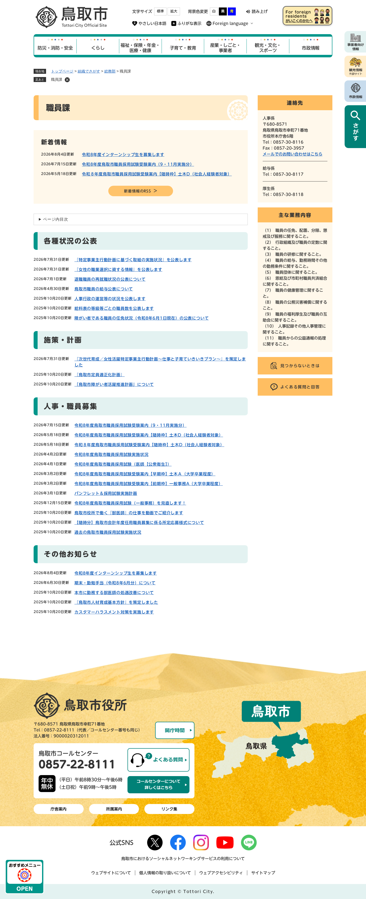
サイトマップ (263, 873)
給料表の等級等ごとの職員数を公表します (114, 308)
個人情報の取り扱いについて (165, 873)
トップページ (62, 71)
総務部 (110, 71)
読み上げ (260, 11)
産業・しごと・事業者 (225, 48)
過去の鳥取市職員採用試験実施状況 (107, 532)
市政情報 (310, 48)
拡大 (173, 11)
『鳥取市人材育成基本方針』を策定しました (116, 602)
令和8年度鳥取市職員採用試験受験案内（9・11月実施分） (138, 164)
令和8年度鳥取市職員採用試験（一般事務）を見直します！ (130, 503)
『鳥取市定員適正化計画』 (99, 375)
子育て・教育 (183, 48)
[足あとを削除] (67, 80)
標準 (160, 11)
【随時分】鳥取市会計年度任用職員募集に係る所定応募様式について (139, 523)
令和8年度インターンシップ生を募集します (123, 155)
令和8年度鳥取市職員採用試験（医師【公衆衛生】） (123, 464)
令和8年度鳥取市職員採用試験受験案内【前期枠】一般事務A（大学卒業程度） (148, 484)
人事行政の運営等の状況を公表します (110, 299)
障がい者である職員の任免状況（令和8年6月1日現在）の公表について (141, 318)
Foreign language (230, 23)
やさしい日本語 (152, 23)
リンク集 (169, 809)
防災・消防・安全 (55, 48)
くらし (97, 48)
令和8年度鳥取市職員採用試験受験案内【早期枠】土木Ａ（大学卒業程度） (144, 474)
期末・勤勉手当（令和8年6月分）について (115, 583)
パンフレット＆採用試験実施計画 (105, 493)
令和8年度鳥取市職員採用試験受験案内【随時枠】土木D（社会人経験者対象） (148, 435)
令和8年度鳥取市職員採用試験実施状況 (111, 454)
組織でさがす (89, 71)
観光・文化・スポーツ (268, 48)
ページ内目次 (55, 219)
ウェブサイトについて (111, 873)
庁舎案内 (58, 809)
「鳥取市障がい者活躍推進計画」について (114, 384)
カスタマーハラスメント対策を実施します (114, 612)
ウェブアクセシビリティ (221, 873)
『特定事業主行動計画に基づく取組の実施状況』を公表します (132, 260)
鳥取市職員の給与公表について (103, 289)
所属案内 (114, 809)
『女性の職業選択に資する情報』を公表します (118, 269)
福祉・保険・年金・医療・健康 (140, 48)
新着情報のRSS (137, 191)
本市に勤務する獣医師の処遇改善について (114, 593)
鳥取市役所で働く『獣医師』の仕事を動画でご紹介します (128, 513)
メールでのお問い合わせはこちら (292, 154)
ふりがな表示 (189, 23)
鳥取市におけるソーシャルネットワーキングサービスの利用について (183, 859)
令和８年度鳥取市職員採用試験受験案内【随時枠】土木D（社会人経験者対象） (157, 174)
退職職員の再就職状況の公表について (110, 279)
